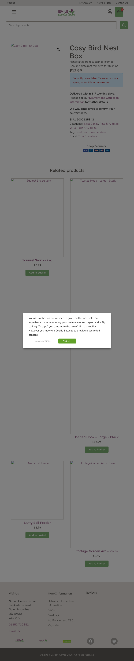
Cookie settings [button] (42, 340)
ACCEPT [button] (67, 340)
